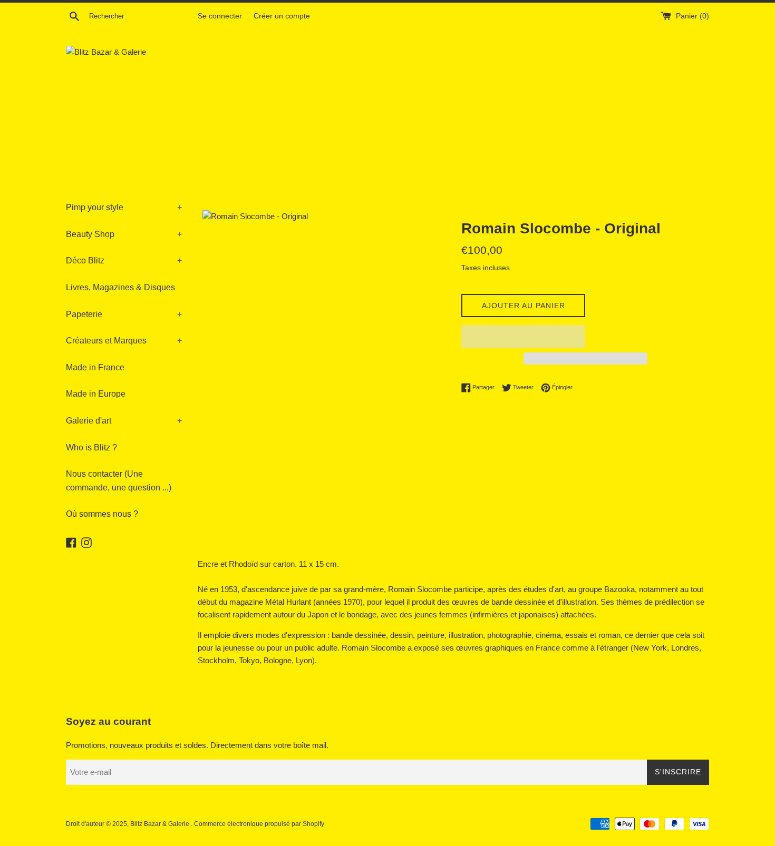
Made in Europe (95, 393)
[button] (523, 336)
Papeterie (124, 314)
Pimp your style (124, 207)
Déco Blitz (124, 260)
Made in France (95, 367)
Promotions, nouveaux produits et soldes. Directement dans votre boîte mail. (197, 745)
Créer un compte (282, 16)
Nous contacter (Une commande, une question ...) (118, 480)
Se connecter (220, 16)
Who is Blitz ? (91, 447)
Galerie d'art (124, 420)
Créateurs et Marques (124, 340)
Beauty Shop (124, 234)
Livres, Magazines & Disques (120, 287)
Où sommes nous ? (102, 513)
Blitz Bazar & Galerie (159, 824)
